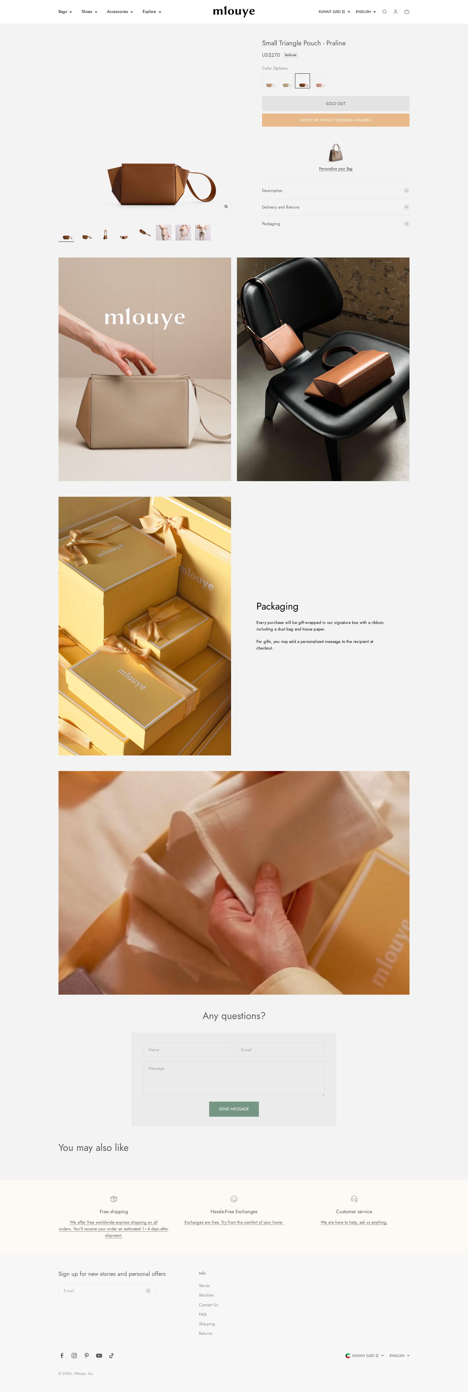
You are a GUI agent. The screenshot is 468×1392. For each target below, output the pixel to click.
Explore (149, 11)
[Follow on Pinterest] (86, 1355)
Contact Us (208, 1305)
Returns (205, 1333)
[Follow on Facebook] (61, 1355)
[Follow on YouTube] (99, 1355)
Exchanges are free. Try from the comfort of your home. (234, 1222)
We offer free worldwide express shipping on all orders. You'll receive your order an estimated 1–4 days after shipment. (113, 1228)
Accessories (117, 11)
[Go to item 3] (105, 233)
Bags (62, 11)
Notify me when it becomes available (335, 120)
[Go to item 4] (125, 233)
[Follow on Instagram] (74, 1355)
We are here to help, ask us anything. (354, 1222)
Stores (204, 1285)
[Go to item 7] (183, 233)
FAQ (203, 1314)
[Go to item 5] (144, 233)
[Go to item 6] (164, 233)
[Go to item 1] (66, 233)
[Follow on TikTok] (111, 1355)
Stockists (206, 1295)
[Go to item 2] (86, 233)
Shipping (207, 1324)
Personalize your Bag (335, 168)
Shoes (87, 11)
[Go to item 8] (203, 233)
